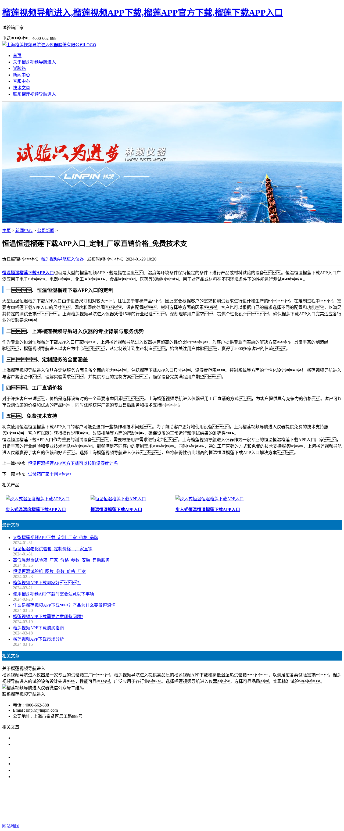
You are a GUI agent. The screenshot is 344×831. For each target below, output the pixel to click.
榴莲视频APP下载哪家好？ (47, 582)
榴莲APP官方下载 (174, 804)
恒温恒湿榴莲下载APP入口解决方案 (47, 770)
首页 (17, 55)
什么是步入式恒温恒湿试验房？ (47, 763)
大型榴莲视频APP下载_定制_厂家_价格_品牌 (55, 537)
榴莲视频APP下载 (136, 804)
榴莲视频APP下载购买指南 (38, 628)
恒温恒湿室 (230, 804)
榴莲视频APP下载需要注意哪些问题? (48, 616)
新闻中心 (21, 75)
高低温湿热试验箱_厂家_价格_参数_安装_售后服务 (61, 560)
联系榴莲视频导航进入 (34, 94)
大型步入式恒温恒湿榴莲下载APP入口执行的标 (58, 757)
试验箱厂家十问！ (51, 474)
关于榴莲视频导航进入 (34, 62)
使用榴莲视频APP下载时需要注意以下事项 (53, 594)
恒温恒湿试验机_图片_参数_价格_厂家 (49, 571)
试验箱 (19, 68)
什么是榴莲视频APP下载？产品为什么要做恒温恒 (64, 605)
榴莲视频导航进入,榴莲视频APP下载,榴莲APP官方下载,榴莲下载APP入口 (142, 12)
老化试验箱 (205, 804)
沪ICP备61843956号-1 (264, 815)
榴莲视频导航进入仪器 (62, 259)
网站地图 (204, 815)
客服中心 (21, 81)
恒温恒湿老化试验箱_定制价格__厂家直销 (52, 549)
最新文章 (10, 525)
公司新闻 (45, 230)
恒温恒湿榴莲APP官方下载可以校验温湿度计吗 (73, 463)
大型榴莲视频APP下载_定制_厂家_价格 (50, 738)
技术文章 (21, 87)
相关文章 (10, 656)
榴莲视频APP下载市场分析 (38, 639)
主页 (6, 230)
